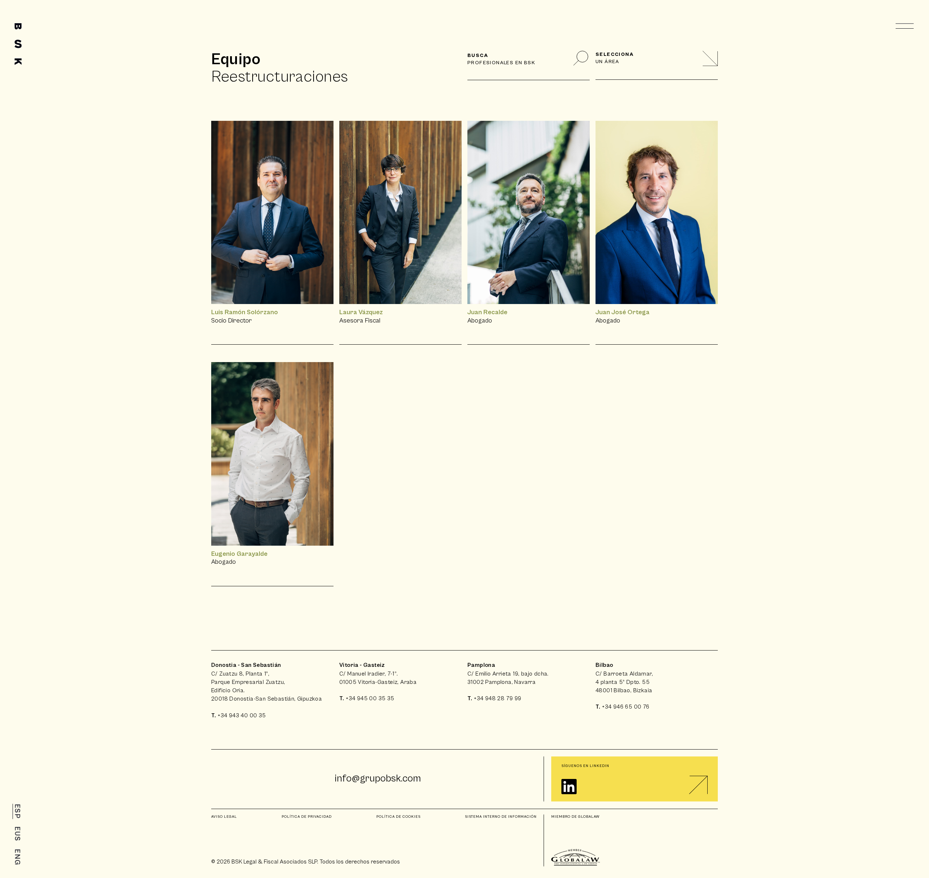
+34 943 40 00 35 (242, 715)
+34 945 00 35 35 (370, 698)
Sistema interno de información (501, 817)
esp (17, 811)
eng (17, 857)
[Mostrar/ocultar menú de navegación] (905, 26)
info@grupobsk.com (378, 778)
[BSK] (18, 44)
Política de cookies (398, 817)
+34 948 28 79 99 (497, 698)
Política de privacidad (307, 817)
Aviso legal (224, 817)
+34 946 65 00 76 (625, 706)
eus (17, 834)
